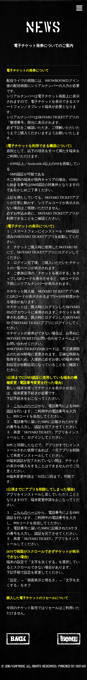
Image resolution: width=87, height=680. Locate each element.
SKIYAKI (81, 666)
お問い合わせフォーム (54, 338)
